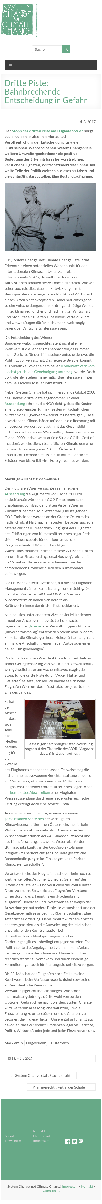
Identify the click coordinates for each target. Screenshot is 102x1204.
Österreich (60, 1042)
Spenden (11, 1136)
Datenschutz (42, 1136)
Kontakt (39, 1131)
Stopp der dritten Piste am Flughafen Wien (47, 130)
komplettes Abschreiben (30, 792)
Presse (35, 626)
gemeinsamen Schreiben (24, 818)
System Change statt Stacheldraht (40, 1075)
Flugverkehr (36, 1042)
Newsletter (13, 1141)
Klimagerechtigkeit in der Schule (61, 1087)
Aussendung (15, 403)
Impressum (41, 1141)
